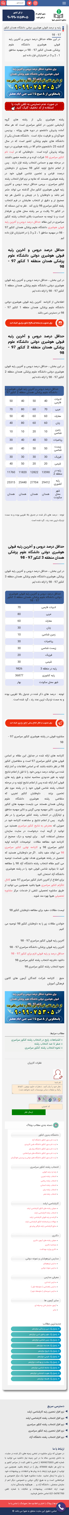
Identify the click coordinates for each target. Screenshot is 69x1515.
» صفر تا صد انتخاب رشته (48, 1044)
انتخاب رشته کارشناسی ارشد (45, 1212)
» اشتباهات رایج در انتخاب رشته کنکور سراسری (37, 1040)
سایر (54, 1309)
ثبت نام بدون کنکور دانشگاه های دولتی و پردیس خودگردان (33, 1157)
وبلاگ (49, 1503)
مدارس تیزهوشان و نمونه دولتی (42, 1259)
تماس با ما (13, 1503)
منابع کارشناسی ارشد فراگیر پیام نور (43, 1226)
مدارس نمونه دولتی (48, 1268)
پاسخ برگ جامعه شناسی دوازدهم (44, 1367)
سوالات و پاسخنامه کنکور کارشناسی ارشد (40, 1221)
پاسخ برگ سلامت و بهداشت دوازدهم (42, 1362)
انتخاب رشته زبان (49, 1189)
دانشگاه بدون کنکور (49, 1135)
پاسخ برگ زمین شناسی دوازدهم (44, 1340)
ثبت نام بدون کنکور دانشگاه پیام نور (42, 1148)
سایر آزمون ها (51, 1300)
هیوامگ (23, 1503)
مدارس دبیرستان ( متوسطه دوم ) (43, 1291)
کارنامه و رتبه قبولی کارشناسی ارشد (43, 1217)
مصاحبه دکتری (50, 1244)
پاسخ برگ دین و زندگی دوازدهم (44, 1328)
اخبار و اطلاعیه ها (36, 1503)
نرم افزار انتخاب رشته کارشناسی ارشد (45, 1418)
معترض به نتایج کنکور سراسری (35, 826)
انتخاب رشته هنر (49, 1194)
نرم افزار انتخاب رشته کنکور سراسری (45, 1424)
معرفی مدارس (51, 1277)
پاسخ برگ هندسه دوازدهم (47, 1345)
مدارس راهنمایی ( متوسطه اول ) (43, 1286)
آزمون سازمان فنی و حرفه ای (45, 1305)
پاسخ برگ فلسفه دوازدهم (47, 1378)
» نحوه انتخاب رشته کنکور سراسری (44, 1048)
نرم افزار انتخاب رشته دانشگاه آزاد (46, 1437)
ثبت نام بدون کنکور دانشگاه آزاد (44, 1140)
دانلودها (56, 1503)
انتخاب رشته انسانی (48, 1185)
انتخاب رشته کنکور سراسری (44, 1167)
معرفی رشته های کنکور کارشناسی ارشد (41, 1208)
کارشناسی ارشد (51, 1203)
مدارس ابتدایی (50, 1282)
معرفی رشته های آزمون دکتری (44, 1240)
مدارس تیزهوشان (49, 1263)
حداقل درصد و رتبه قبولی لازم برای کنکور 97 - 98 (37, 954)
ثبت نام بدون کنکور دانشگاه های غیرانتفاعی (39, 1153)
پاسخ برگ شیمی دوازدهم (47, 1356)
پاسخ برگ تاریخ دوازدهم (47, 1351)
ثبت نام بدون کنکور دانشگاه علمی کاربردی (40, 1144)
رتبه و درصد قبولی (49, 1172)
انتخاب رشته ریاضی (48, 1180)
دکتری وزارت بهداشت (48, 1249)
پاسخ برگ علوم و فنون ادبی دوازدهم (43, 1334)
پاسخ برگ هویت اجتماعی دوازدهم (43, 1373)
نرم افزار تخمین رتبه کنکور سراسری (46, 1431)
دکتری (55, 1235)
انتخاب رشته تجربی (48, 1176)
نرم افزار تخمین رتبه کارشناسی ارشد (45, 1412)
